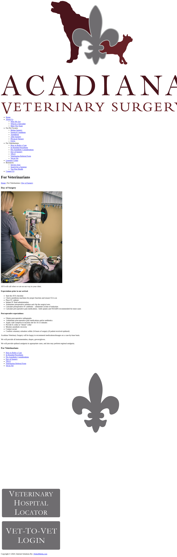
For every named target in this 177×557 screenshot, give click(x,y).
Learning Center (12, 160)
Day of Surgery (16, 152)
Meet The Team (17, 126)
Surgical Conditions (18, 132)
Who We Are (16, 122)
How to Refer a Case (19, 145)
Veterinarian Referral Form (21, 156)
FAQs (13, 141)
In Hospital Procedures (19, 147)
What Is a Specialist (18, 124)
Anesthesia (15, 135)
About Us (9, 119)
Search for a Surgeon (19, 167)
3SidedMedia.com (40, 554)
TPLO (13, 154)
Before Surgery (16, 130)
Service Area (15, 165)
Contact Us (10, 171)
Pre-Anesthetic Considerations (22, 150)
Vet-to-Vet (14, 158)
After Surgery (16, 137)
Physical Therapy (17, 139)
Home (8, 117)
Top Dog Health (17, 169)
